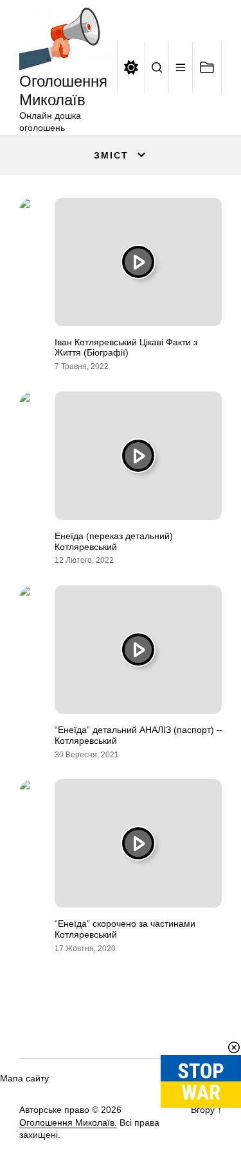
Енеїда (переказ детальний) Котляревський (114, 541)
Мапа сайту (24, 1078)
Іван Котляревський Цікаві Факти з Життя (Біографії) (126, 347)
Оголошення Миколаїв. (68, 1122)
